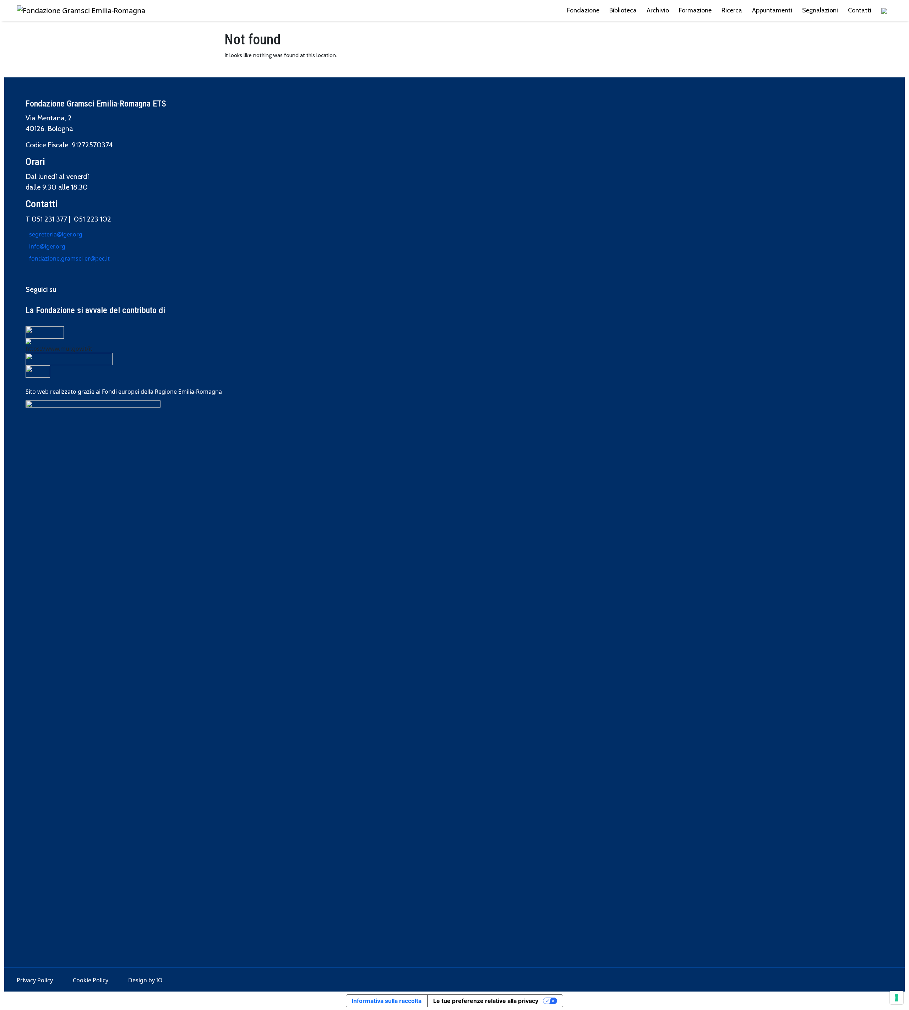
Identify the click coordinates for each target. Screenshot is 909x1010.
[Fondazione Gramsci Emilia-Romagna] (81, 10)
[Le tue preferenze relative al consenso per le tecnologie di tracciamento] (896, 997)
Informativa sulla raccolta (386, 1000)
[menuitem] (884, 10)
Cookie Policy (90, 980)
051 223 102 (92, 219)
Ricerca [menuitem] (732, 10)
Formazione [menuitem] (695, 10)
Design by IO (145, 980)
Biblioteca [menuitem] (623, 10)
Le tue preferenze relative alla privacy (485, 1000)
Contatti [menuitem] (859, 10)
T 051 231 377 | (50, 219)
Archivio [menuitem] (658, 10)
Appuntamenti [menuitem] (772, 10)
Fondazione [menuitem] (583, 10)
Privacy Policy (35, 980)
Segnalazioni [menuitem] (820, 10)
